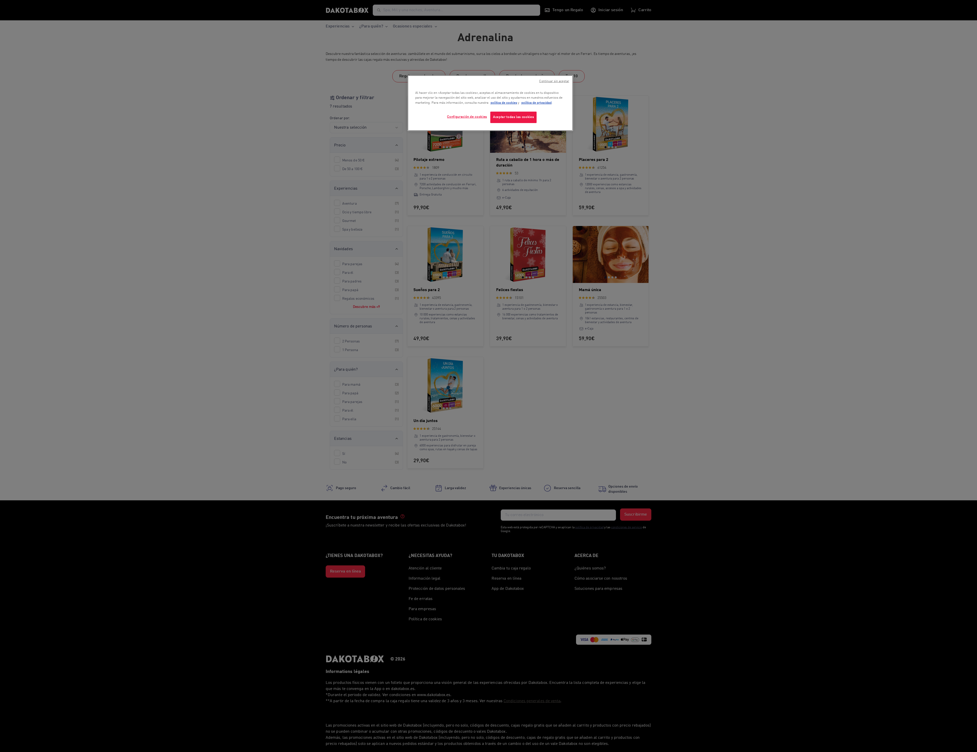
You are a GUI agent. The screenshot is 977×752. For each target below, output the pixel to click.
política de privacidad (536, 102)
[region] (490, 103)
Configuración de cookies (467, 116)
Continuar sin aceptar (554, 81)
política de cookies (504, 102)
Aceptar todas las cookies (513, 117)
